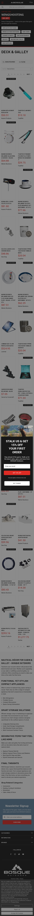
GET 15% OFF (17, 473)
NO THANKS (17, 483)
